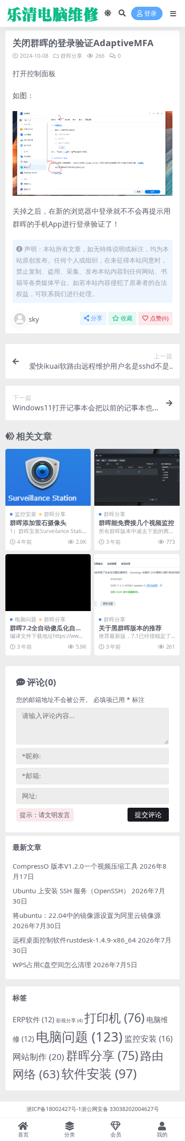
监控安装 (25, 514)
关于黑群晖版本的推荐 (130, 628)
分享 (96, 318)
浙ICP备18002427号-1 (53, 1109)
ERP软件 (33, 1020)
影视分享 (69, 1020)
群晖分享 (71, 56)
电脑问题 (25, 619)
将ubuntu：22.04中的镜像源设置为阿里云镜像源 (87, 915)
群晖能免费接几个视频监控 (136, 522)
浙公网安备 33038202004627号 (120, 1109)
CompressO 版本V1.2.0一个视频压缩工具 (75, 865)
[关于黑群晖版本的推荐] (137, 582)
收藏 (126, 318)
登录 (150, 13)
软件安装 (99, 1073)
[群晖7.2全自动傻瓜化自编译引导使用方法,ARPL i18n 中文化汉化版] (48, 582)
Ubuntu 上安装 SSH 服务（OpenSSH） (71, 890)
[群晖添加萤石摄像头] (48, 477)
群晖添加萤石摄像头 (38, 522)
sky (34, 318)
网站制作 (38, 1057)
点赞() (159, 318)
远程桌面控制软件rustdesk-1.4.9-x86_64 (74, 939)
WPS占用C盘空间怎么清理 (52, 964)
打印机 (114, 1018)
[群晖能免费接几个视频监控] (137, 477)
